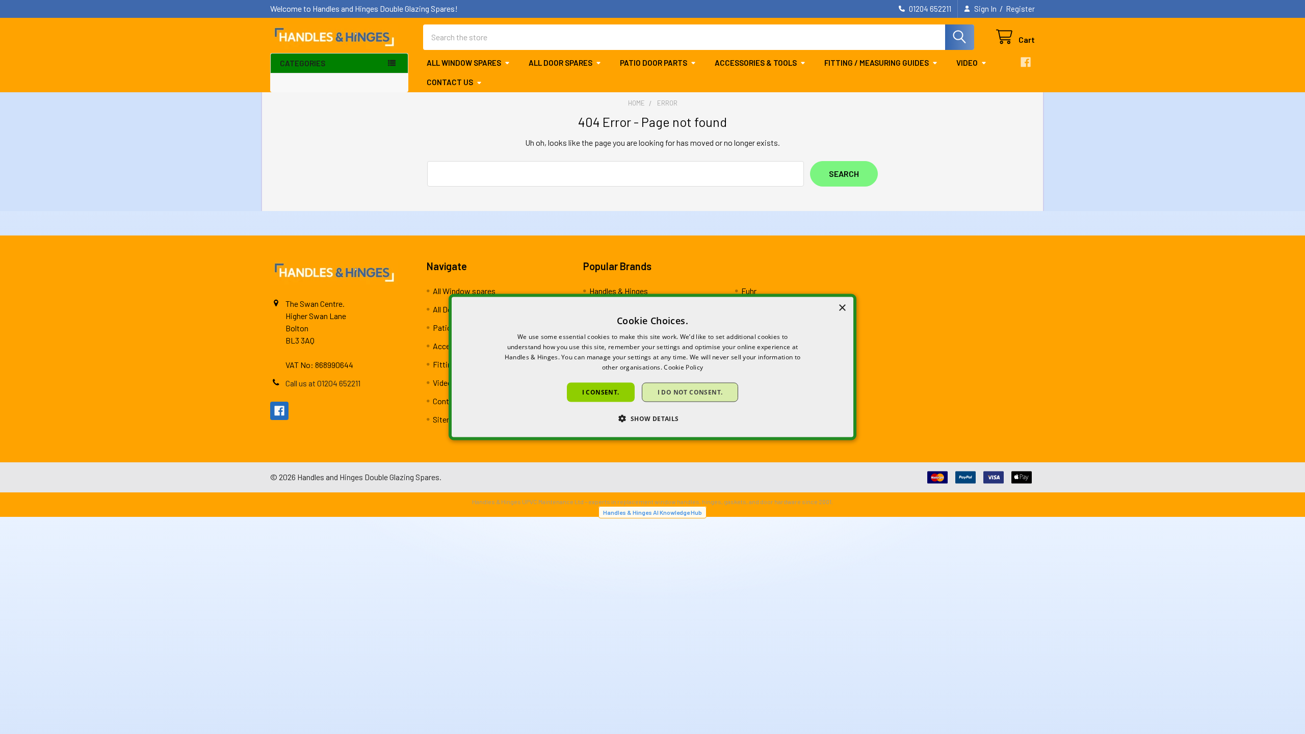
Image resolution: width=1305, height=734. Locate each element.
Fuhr (748, 291)
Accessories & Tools (756, 62)
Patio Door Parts (653, 62)
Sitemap (447, 419)
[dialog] (652, 367)
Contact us (450, 82)
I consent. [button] (600, 391)
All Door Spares (560, 62)
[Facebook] (1025, 62)
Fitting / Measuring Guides (876, 62)
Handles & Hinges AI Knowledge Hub (652, 512)
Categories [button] (302, 63)
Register (1020, 8)
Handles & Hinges (618, 291)
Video (967, 62)
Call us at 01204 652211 (322, 383)
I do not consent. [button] (690, 391)
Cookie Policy (683, 366)
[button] (652, 418)
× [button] (842, 308)
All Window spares (464, 62)
